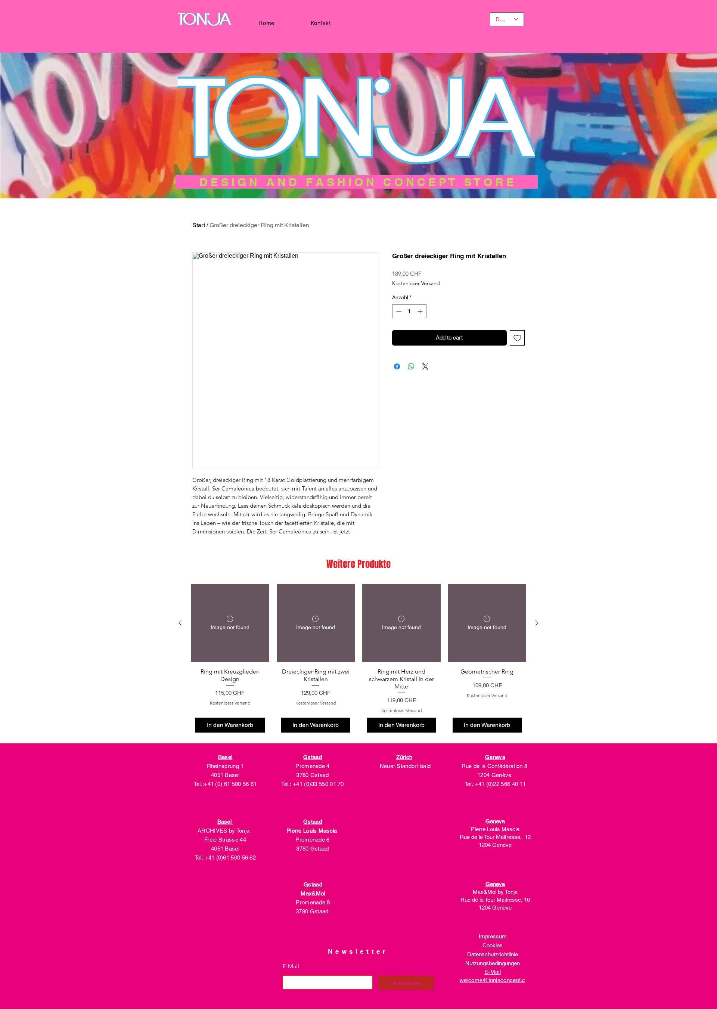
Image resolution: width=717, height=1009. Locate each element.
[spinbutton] (409, 311)
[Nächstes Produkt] (537, 622)
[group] (358, 661)
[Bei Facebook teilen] (396, 366)
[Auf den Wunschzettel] (517, 338)
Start (198, 225)
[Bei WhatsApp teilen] (411, 366)
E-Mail (291, 966)
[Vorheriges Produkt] (180, 622)
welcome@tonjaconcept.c (492, 980)
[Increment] (420, 311)
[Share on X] (425, 366)
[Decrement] (398, 311)
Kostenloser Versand (416, 283)
